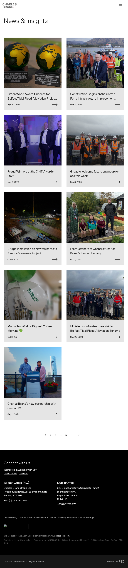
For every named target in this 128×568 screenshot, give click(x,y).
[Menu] (120, 5)
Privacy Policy (10, 517)
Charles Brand (18, 561)
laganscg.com (63, 535)
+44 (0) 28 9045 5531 (15, 500)
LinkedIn (23, 473)
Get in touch (10, 473)
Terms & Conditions (28, 517)
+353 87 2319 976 (66, 504)
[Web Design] (121, 561)
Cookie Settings (86, 517)
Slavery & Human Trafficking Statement (58, 517)
